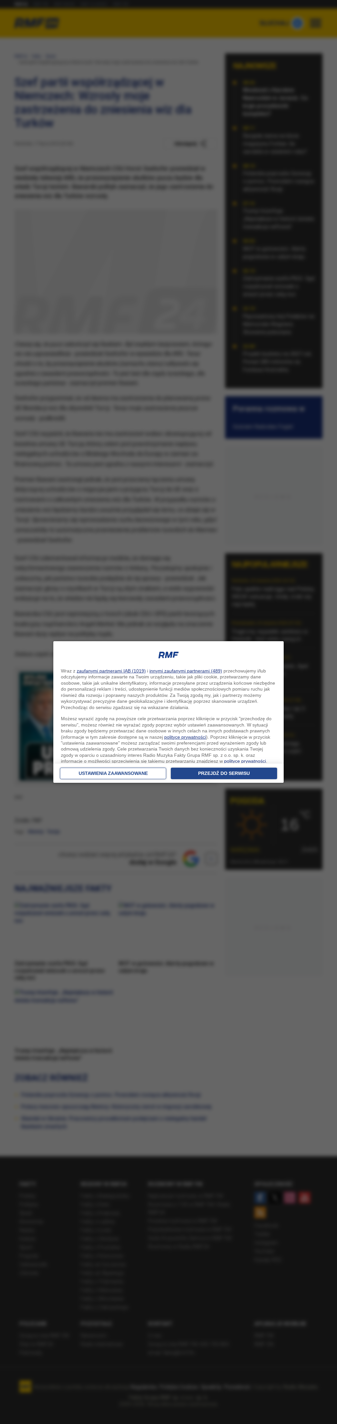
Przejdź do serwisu (224, 773)
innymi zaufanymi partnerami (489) (185, 670)
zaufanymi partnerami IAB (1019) (111, 670)
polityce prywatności (185, 737)
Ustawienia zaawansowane (113, 773)
